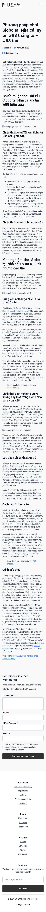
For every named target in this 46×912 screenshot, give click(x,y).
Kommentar (8, 695)
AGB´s (23, 795)
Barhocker (23, 846)
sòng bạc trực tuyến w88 (20, 311)
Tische (23, 850)
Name (5, 713)
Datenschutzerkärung (23, 786)
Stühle (23, 842)
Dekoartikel (23, 854)
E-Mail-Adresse (10, 723)
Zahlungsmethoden (23, 799)
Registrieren (23, 827)
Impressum (23, 791)
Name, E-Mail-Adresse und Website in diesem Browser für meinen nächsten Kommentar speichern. (21, 747)
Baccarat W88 (13, 388)
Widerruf (23, 803)
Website (6, 734)
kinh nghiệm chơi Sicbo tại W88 (29, 81)
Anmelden (23, 822)
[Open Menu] (42, 5)
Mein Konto (23, 818)
